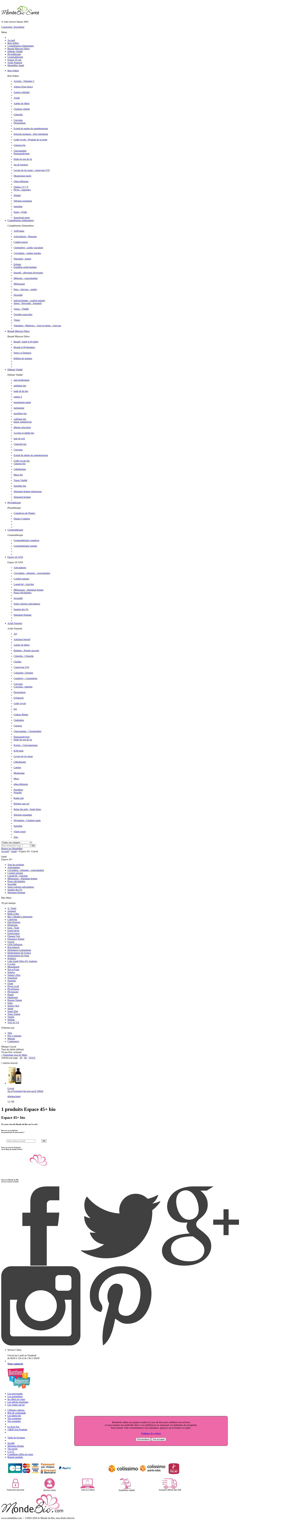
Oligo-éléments (21, 181)
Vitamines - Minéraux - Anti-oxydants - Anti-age (37, 325)
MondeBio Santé (15, 65)
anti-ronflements (21, 380)
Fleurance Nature (15, 939)
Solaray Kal (13, 1005)
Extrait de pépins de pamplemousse (31, 455)
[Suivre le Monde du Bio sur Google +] (200, 1264)
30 (21, 1057)
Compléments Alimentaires (20, 46)
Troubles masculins (23, 314)
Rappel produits (15, 1457)
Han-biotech (13, 947)
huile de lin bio (21, 391)
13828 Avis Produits (17, 1429)
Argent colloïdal (21, 92)
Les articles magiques (17, 1402)
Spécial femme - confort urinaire (29, 300)
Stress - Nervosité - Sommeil (27, 303)
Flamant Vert (13, 936)
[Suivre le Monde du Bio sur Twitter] (120, 1264)
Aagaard (11, 911)
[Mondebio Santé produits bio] (20, 14)
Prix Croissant (14, 1035)
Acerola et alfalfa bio (24, 433)
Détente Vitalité (15, 51)
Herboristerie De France (19, 953)
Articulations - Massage (25, 236)
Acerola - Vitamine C (24, 81)
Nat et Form (13, 969)
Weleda (11, 1019)
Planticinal (12, 997)
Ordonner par (7, 1027)
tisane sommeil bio (23, 422)
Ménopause (19, 284)
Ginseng (18, 725)
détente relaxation (22, 427)
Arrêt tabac (19, 231)
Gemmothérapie (15, 57)
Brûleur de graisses (23, 358)
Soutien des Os (21, 609)
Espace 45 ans (14, 59)
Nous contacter (15, 1363)
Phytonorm (12, 992)
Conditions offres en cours (20, 1454)
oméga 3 (18, 396)
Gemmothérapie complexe (26, 540)
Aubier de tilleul (21, 103)
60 (25, 1057)
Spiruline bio (20, 486)
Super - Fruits (20, 212)
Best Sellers (13, 43)
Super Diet (12, 1011)
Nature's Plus (13, 975)
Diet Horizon (13, 922)
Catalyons (12, 919)
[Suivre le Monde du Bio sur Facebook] (40, 1264)
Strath (10, 1008)
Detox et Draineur (22, 353)
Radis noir (19, 798)
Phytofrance (13, 989)
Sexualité (18, 598)
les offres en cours (16, 1399)
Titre (9, 1033)
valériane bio (20, 419)
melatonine (19, 408)
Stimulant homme (22, 497)
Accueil (11, 40)
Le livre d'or (13, 1426)
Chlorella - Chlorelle (24, 656)
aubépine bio (20, 385)
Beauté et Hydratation (24, 347)
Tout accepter (159, 1439)
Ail (15, 634)
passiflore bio (20, 413)
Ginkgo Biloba (21, 714)
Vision (17, 320)
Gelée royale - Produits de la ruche (30, 139)
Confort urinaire (21, 578)
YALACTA (13, 1022)
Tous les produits (15, 864)
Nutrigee (11, 980)
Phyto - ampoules (22, 189)
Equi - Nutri (13, 927)
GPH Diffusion (14, 944)
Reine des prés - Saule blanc (27, 809)
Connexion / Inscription (12, 27)
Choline (17, 661)
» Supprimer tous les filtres (14, 1055)
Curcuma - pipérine (23, 686)
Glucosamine (20, 150)
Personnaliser (143, 1439)
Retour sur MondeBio (12, 848)
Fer (15, 709)
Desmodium (20, 123)
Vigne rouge (20, 831)
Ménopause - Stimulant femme (28, 590)
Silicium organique (23, 201)
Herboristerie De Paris (18, 955)
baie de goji (19, 438)
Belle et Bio (13, 914)
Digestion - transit (22, 258)
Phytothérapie (14, 54)
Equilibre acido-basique (25, 267)
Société (11, 1443)
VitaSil (10, 1017)
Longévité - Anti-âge (24, 584)
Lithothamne (20, 469)
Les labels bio (14, 1415)
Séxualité (18, 295)
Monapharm (13, 966)
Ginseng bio (20, 145)
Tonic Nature (13, 1014)
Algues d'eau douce (23, 86)
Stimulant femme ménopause (28, 491)
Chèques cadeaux (16, 1410)
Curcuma (18, 120)
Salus (10, 1003)
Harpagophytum (22, 153)
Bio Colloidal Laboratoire (19, 916)
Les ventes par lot (16, 1404)
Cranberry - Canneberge (25, 678)
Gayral (10, 941)
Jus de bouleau (21, 164)
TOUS (32, 1057)
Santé (14, 851)
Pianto (10, 994)
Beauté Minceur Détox (18, 48)
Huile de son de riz (23, 159)
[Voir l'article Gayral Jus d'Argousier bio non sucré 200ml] (14, 1083)
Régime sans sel (21, 803)
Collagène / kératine (23, 672)
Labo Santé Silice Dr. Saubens (22, 961)
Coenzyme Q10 (21, 667)
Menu (4, 32)
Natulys (11, 972)
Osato (10, 983)
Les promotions (15, 1396)
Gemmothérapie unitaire (25, 546)
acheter (17, 1096)
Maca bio (18, 474)
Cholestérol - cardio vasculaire (28, 247)
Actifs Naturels (14, 62)
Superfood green (22, 217)
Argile (17, 98)
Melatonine (19, 773)
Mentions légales (15, 1446)
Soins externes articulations (27, 603)
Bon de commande (16, 1413)
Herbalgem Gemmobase (19, 950)
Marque (11, 1038)
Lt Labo (11, 964)
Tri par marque (8, 903)
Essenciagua (13, 933)
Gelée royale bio (22, 461)
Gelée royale (20, 703)
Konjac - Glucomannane (26, 745)
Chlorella (18, 114)
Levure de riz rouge (23, 756)
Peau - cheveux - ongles (25, 289)
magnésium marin (22, 402)
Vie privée (12, 1448)
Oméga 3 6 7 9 (21, 187)
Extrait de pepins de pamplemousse (31, 128)
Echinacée (19, 698)
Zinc (16, 837)
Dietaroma (12, 925)
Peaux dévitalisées (22, 592)
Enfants (17, 264)
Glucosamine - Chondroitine (27, 731)
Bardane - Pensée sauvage (26, 650)
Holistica (11, 958)
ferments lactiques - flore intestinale (31, 134)
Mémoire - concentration (26, 278)
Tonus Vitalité (20, 480)
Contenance (13, 1041)
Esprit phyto (13, 930)
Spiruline (18, 206)
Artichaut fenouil (22, 639)
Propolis (18, 792)
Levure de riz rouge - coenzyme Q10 (32, 170)
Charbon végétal (22, 109)
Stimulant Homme (22, 615)
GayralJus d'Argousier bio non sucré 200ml (25, 1089)
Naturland (12, 978)
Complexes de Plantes (24, 513)
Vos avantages (14, 1418)
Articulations (20, 567)
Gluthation (19, 720)
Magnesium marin (22, 176)
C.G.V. (10, 1451)
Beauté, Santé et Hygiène (26, 341)
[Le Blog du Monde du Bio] (24, 1173)
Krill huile (19, 750)
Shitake (17, 195)
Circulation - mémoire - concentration (32, 573)
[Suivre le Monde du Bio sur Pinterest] (120, 1344)
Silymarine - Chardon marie (27, 820)
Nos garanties (14, 1421)
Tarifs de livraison (16, 1437)
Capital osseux (21, 242)
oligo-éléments (21, 784)
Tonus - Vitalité (21, 309)
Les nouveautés (15, 1393)
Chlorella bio (20, 444)
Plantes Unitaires (22, 518)
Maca (16, 778)
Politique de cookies (151, 1433)
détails (10, 1096)
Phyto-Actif (13, 986)
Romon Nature (14, 1000)
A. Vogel (11, 908)
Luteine (17, 767)
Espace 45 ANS (15, 557)
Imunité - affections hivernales (28, 272)
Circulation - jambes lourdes (27, 253)
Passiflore (18, 789)
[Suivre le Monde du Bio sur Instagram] (40, 1344)
